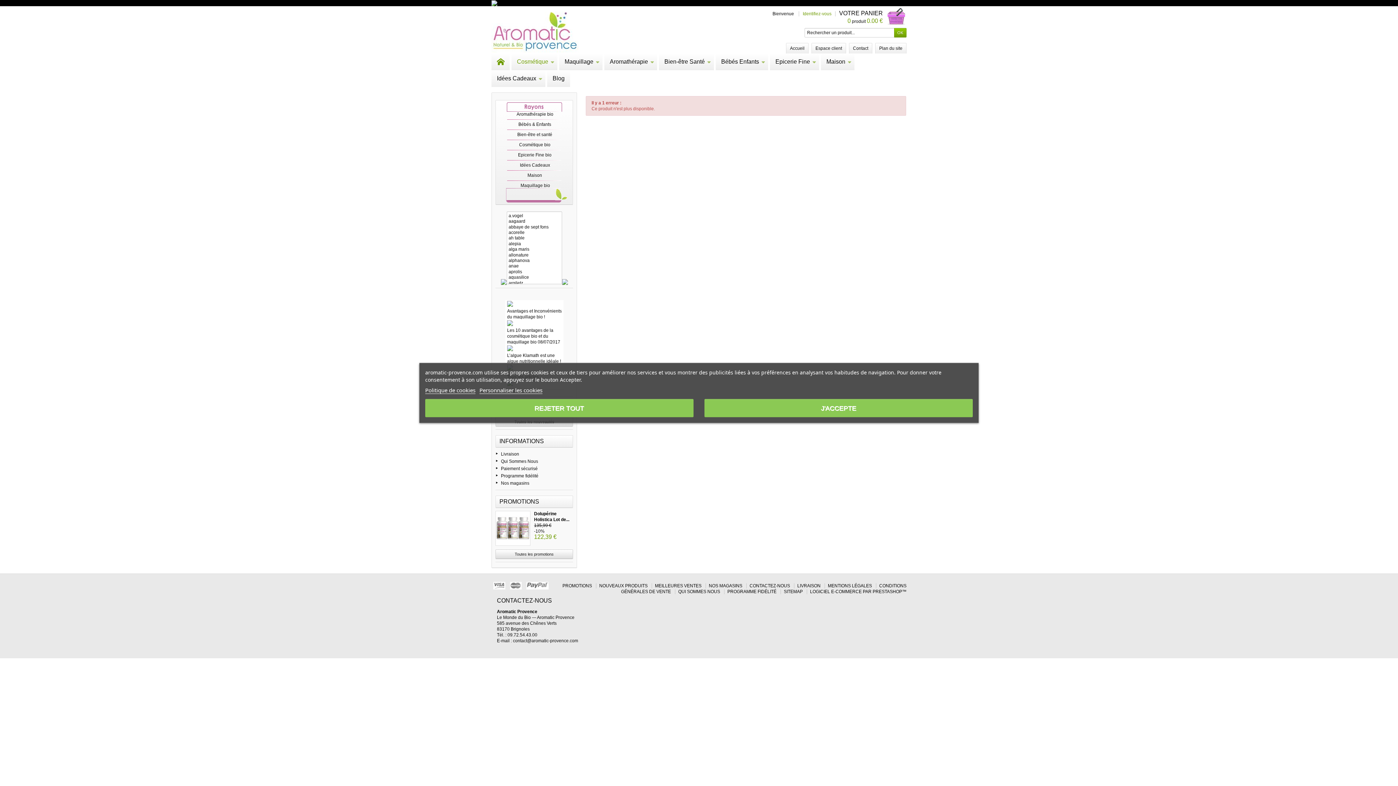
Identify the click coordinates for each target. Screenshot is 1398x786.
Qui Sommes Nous (519, 461)
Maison (835, 62)
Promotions (519, 502)
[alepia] (534, 244)
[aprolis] (534, 272)
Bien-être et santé (534, 134)
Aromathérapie (629, 62)
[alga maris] (534, 249)
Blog (559, 78)
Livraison (510, 454)
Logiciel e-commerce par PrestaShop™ (858, 591)
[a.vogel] (534, 216)
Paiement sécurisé (519, 468)
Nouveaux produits (623, 585)
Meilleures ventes (678, 585)
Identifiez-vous (817, 13)
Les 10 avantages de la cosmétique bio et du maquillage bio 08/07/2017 (533, 336)
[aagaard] (534, 221)
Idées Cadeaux (516, 78)
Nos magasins (515, 483)
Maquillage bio (535, 185)
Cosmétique (532, 62)
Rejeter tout (559, 408)
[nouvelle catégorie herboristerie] (525, 2)
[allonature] (534, 255)
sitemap (793, 591)
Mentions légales (850, 585)
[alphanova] (534, 260)
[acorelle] (534, 232)
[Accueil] (500, 61)
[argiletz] (534, 283)
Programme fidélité (519, 476)
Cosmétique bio (534, 144)
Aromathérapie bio (535, 114)
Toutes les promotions (534, 554)
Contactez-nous (770, 585)
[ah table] (534, 238)
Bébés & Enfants (534, 124)
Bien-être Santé (684, 62)
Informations (521, 441)
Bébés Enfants (740, 62)
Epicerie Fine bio (535, 155)
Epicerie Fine (792, 62)
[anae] (534, 266)
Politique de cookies (450, 390)
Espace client (829, 48)
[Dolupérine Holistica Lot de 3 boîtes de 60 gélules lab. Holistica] (512, 528)
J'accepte (838, 408)
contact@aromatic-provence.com (545, 640)
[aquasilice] (534, 277)
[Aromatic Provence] (534, 32)
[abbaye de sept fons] (534, 227)
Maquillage (579, 62)
